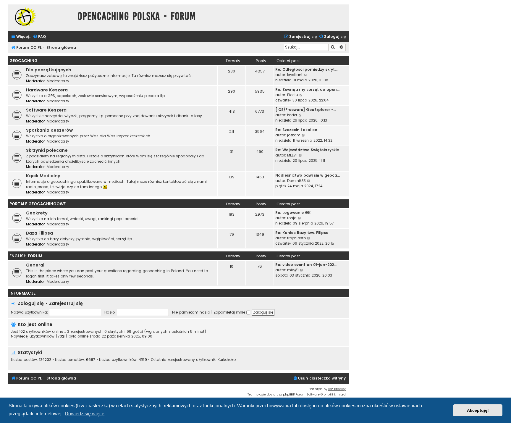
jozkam (293, 135)
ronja (292, 217)
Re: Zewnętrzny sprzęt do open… (307, 89)
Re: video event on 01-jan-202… (306, 264)
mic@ (293, 269)
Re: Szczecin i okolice (296, 129)
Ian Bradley (337, 389)
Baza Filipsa (39, 233)
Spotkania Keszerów (49, 130)
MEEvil (292, 155)
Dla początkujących (48, 70)
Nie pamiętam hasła (191, 312)
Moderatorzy (58, 80)
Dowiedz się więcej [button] (85, 413)
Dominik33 (296, 180)
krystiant (295, 74)
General (35, 265)
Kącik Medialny (43, 176)
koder (292, 114)
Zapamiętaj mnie (230, 312)
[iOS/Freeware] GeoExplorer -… (305, 109)
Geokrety (37, 213)
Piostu (292, 94)
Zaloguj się (31, 303)
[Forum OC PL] (41, 17)
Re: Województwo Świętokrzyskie (307, 149)
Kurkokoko (227, 359)
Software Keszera (46, 110)
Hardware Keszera (47, 90)
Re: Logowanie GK (293, 212)
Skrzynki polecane (47, 150)
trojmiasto (296, 237)
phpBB (288, 394)
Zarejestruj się (66, 303)
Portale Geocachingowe (37, 204)
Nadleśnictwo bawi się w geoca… (307, 175)
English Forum (25, 256)
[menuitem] (39, 37)
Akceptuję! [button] (478, 410)
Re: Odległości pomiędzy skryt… (306, 69)
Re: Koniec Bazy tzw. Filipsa (302, 232)
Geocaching (23, 61)
